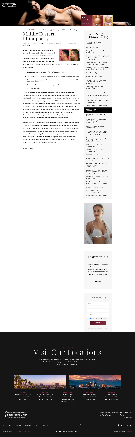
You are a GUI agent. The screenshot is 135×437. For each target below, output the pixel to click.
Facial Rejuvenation (34, 30)
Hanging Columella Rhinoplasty (94, 87)
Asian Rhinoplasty (94, 47)
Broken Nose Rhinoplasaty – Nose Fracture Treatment (98, 57)
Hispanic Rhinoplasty (95, 92)
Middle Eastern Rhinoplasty (93, 110)
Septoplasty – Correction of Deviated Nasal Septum (98, 182)
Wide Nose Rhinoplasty (96, 195)
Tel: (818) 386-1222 (23, 399)
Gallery (18, 425)
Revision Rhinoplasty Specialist (95, 150)
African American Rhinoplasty (93, 43)
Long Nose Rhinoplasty (96, 105)
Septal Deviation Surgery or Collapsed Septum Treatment (97, 171)
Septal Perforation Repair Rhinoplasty (97, 177)
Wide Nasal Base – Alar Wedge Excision (97, 191)
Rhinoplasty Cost (93, 155)
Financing (77, 5)
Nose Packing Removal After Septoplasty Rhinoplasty (96, 121)
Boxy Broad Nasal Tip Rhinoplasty (96, 51)
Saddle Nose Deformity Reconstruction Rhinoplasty (96, 165)
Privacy (102, 328)
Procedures (59, 5)
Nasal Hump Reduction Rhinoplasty (96, 115)
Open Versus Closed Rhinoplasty (95, 126)
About (49, 5)
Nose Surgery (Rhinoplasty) (51, 30)
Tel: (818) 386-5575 (45, 399)
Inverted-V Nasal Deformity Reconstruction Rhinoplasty (97, 100)
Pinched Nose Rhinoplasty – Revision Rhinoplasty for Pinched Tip (98, 132)
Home (24, 30)
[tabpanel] (98, 223)
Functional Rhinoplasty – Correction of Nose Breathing (97, 81)
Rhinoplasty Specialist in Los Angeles (97, 159)
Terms (106, 328)
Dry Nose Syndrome (95, 73)
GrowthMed (129, 431)
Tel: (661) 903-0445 (67, 402)
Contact (86, 5)
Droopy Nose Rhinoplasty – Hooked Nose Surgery (97, 68)
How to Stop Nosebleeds (97, 95)
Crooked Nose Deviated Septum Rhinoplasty (96, 63)
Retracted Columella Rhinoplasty (95, 145)
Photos (69, 5)
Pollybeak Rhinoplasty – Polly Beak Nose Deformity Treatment (97, 139)
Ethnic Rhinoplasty (94, 76)
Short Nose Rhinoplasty (97, 187)
